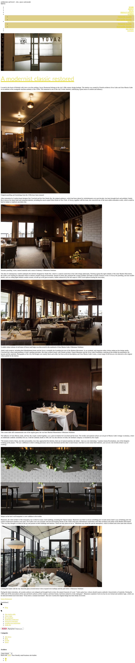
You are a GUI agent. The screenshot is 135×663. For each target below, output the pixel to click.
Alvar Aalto (8, 616)
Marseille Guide (124, 19)
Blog (6, 607)
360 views (8, 637)
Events (130, 31)
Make (9, 655)
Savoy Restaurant (6, 599)
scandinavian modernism (12, 623)
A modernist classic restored (37, 79)
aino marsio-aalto (10, 614)
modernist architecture (11, 619)
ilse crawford (9, 618)
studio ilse (8, 625)
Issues (6, 642)
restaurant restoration (11, 621)
